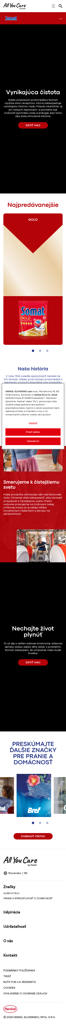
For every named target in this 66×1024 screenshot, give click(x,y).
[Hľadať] (61, 6)
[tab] (33, 351)
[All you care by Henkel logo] (14, 6)
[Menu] (61, 18)
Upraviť (33, 423)
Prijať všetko (33, 432)
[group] (33, 285)
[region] (33, 416)
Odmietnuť (33, 441)
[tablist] (33, 351)
